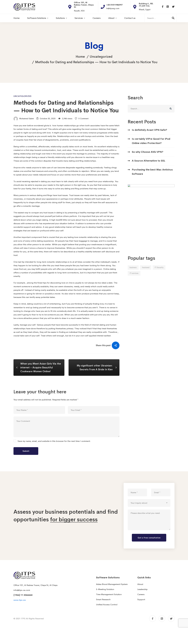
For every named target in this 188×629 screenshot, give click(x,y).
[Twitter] (173, 7)
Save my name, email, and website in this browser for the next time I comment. (54, 441)
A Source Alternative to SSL (148, 160)
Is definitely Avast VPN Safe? (149, 129)
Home (80, 57)
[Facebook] (163, 7)
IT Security (159, 267)
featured (145, 267)
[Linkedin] (167, 7)
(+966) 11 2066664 (22, 595)
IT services (134, 273)
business (133, 267)
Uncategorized (101, 57)
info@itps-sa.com (21, 590)
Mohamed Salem (26, 118)
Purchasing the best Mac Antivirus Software (152, 171)
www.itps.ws (19, 600)
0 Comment (83, 118)
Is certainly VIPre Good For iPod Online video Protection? (151, 141)
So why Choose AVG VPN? (147, 151)
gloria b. (48, 125)
